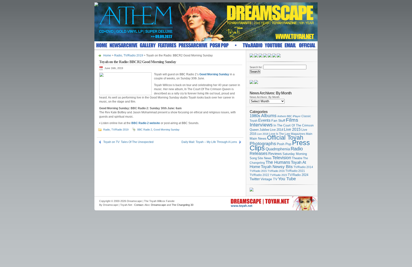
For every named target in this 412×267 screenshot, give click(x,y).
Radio (118, 55)
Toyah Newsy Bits (277, 166)
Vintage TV (269, 179)
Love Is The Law (279, 134)
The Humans (278, 162)
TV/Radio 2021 (295, 170)
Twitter (255, 179)
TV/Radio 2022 (259, 175)
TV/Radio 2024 (298, 175)
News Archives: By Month (264, 97)
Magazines (298, 134)
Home (107, 55)
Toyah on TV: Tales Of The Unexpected (128, 142)
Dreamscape (158, 204)
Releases (259, 153)
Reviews (275, 154)
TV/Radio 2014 (303, 167)
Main (309, 134)
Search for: (256, 67)
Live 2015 (292, 129)
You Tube (287, 178)
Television (281, 157)
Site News (265, 158)
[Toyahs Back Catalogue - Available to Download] (251, 190)
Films (292, 120)
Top (312, 199)
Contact (138, 204)
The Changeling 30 (182, 204)
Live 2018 (262, 133)
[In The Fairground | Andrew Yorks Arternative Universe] (256, 83)
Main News (258, 138)
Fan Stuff (278, 120)
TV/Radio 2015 (258, 170)
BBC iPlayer (294, 116)
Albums (269, 115)
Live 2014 (276, 129)
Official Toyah (285, 137)
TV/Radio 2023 (278, 175)
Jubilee (264, 129)
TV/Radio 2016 (276, 170)
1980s (255, 116)
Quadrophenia (278, 149)
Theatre (297, 158)
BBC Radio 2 (144, 129)
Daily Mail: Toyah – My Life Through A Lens (209, 142)
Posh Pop (284, 144)
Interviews (261, 124)
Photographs (263, 143)
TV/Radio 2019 (133, 55)
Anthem (281, 116)
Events (264, 120)
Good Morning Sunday (167, 129)
